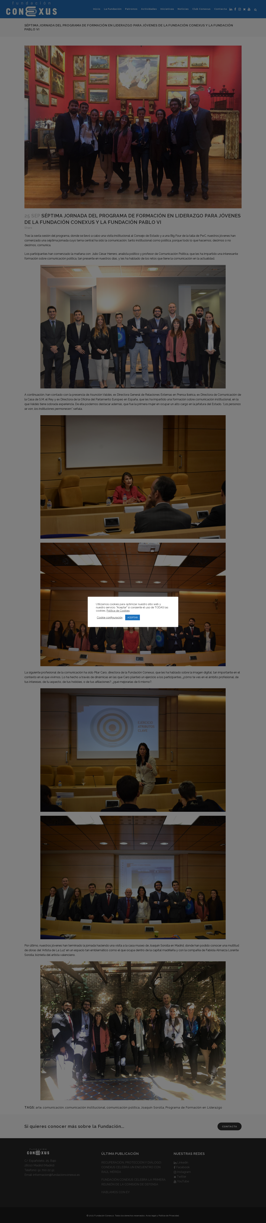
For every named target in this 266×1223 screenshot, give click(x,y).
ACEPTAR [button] (132, 617)
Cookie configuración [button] (110, 617)
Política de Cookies (118, 610)
